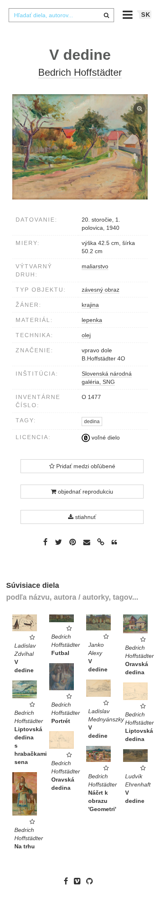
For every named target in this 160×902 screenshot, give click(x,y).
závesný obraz (100, 289)
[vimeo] (79, 881)
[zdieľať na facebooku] (45, 542)
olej (86, 335)
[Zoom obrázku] (80, 146)
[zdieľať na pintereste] (72, 542)
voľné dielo (105, 437)
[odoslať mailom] (86, 542)
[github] (91, 881)
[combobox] (61, 15)
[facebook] (68, 881)
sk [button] (146, 14)
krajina (90, 304)
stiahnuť (84, 517)
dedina (92, 421)
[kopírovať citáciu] (114, 542)
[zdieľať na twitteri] (58, 542)
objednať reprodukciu (84, 491)
